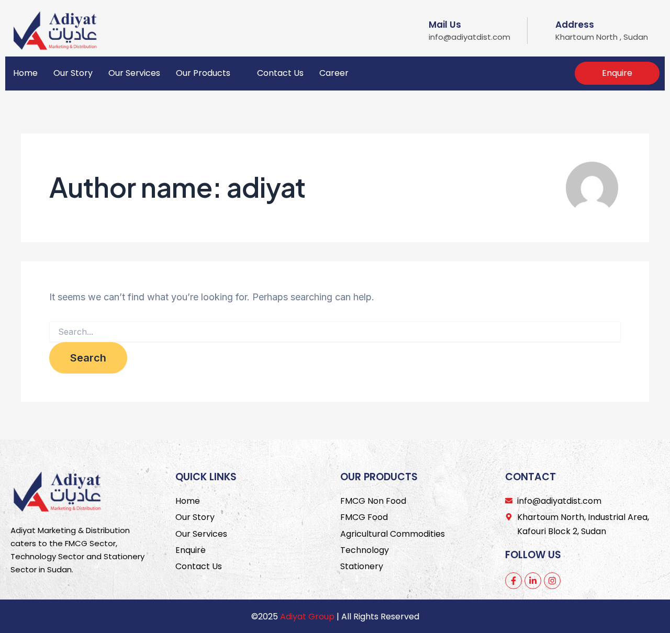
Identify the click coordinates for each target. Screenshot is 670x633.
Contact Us (280, 73)
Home (25, 73)
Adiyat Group (307, 617)
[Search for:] (335, 331)
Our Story (73, 73)
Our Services (134, 73)
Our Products (203, 73)
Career (334, 73)
